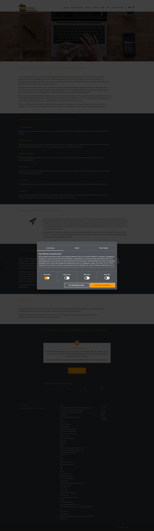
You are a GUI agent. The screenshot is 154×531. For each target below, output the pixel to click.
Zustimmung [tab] (50, 248)
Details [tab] (77, 248)
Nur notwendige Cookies (76, 285)
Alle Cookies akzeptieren (102, 285)
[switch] (67, 278)
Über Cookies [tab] (103, 248)
